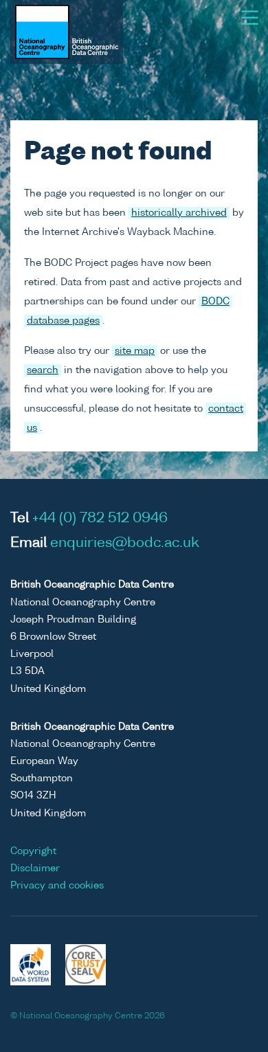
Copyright (33, 851)
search (42, 370)
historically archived (179, 213)
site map (135, 351)
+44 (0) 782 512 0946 (100, 519)
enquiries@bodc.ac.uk (124, 543)
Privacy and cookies (57, 886)
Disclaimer (35, 868)
